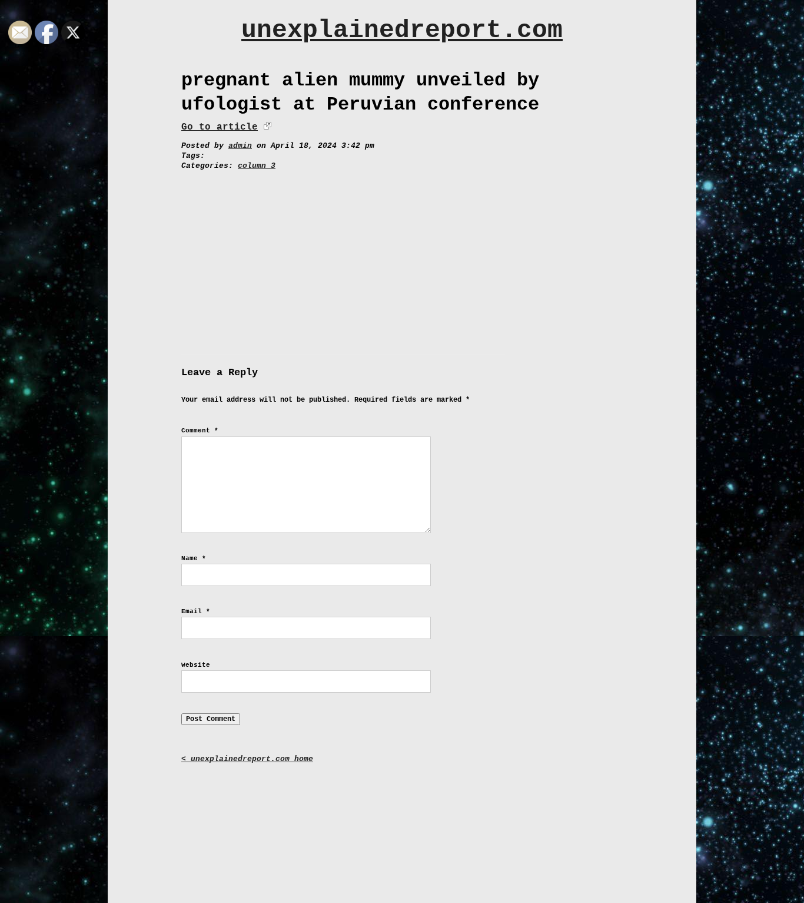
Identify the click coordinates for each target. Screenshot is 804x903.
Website (195, 665)
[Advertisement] (402, 259)
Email (195, 611)
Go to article (219, 127)
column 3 (256, 165)
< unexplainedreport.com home (247, 759)
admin (240, 145)
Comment (199, 430)
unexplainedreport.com (402, 30)
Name (193, 558)
